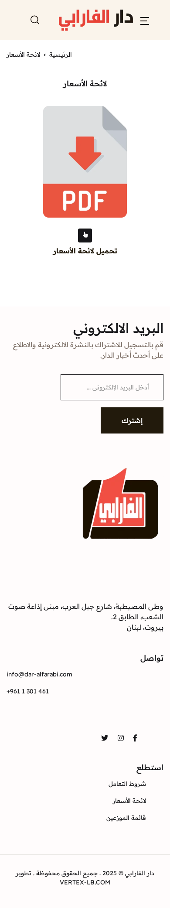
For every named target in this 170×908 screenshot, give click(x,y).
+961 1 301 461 (28, 691)
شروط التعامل (127, 784)
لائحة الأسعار (129, 801)
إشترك (132, 420)
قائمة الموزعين (126, 818)
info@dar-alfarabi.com (39, 674)
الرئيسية (60, 54)
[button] (144, 20)
